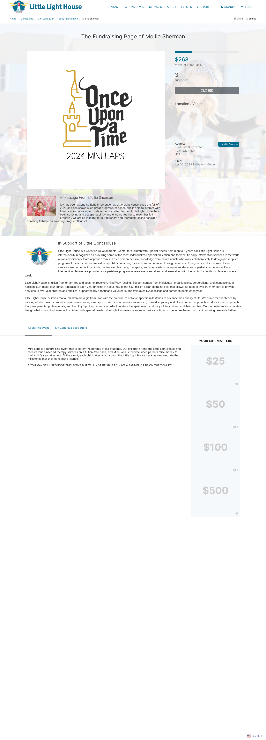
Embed (252, 18)
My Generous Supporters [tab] (71, 327)
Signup (229, 6)
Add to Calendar (229, 144)
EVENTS (186, 6)
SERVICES (155, 6)
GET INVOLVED (134, 6)
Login (249, 6)
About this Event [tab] (38, 327)
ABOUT (171, 6)
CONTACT (113, 6)
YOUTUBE (203, 6)
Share (239, 18)
